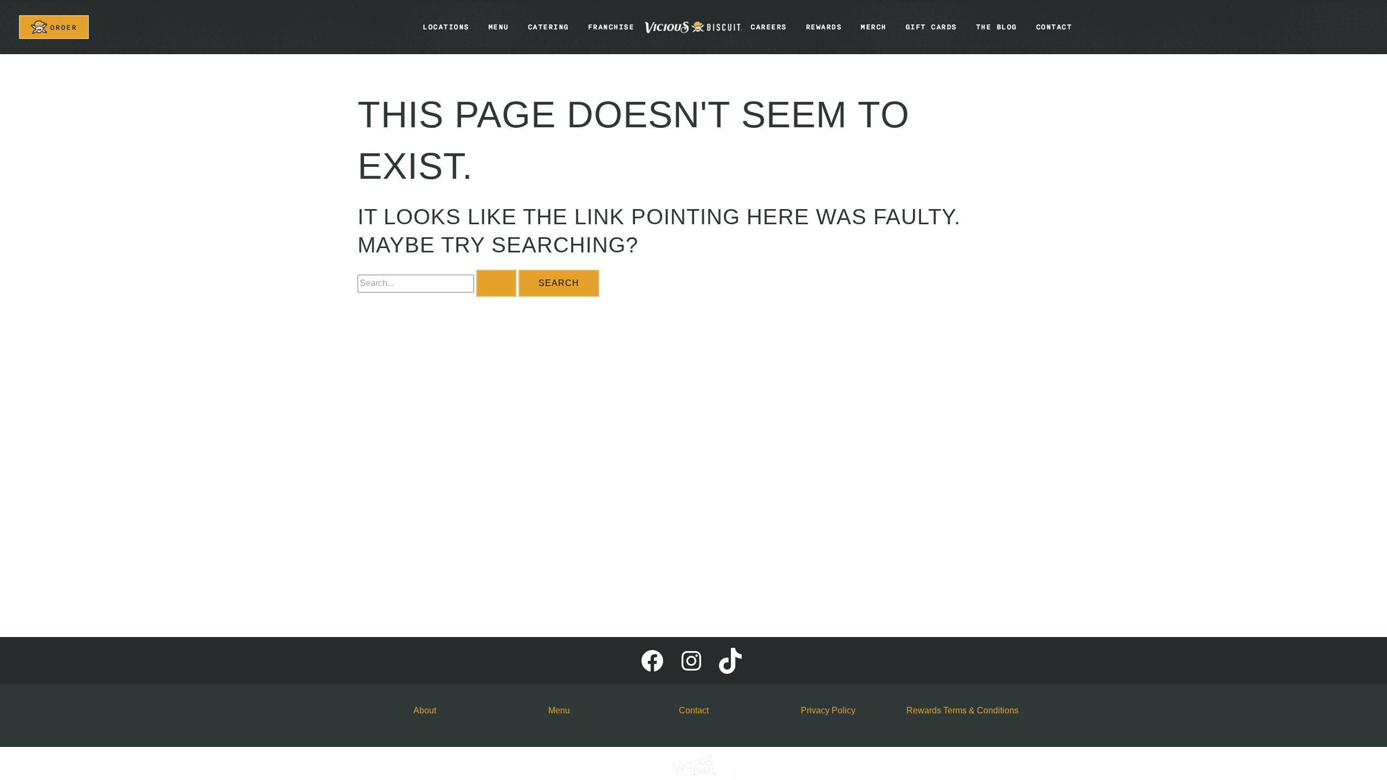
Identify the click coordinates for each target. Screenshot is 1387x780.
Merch (873, 26)
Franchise (611, 26)
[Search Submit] (496, 283)
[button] (54, 27)
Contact (1054, 26)
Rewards (824, 26)
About (424, 710)
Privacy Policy (828, 710)
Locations (446, 26)
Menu (498, 26)
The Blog (996, 26)
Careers (768, 26)
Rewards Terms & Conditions (962, 710)
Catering (548, 26)
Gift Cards (931, 26)
